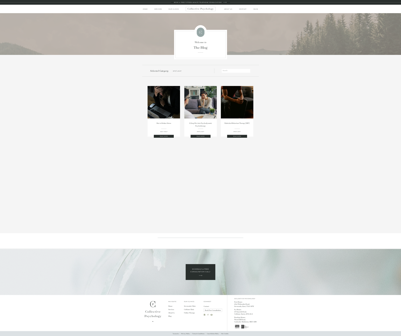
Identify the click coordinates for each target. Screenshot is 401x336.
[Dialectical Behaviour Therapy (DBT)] (237, 102)
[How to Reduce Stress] (164, 102)
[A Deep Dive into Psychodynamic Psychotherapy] (200, 102)
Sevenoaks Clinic (190, 306)
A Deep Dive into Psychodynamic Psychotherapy (200, 124)
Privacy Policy (185, 333)
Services (171, 309)
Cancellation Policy (213, 333)
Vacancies (176, 333)
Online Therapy (189, 312)
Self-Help (164, 131)
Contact (206, 306)
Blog (169, 316)
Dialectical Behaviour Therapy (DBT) (237, 123)
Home (170, 306)
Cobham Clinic (189, 309)
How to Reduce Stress (164, 123)
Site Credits (224, 333)
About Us (171, 312)
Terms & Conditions (198, 333)
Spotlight (200, 131)
